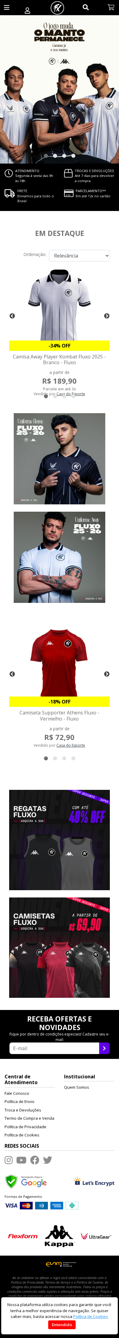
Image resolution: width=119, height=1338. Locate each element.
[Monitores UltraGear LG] (96, 1235)
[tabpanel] (59, 89)
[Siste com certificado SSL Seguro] (94, 1181)
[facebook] (34, 1160)
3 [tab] (64, 156)
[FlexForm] (23, 1235)
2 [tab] (55, 156)
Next (107, 316)
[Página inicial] (57, 8)
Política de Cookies (22, 1135)
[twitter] (47, 1160)
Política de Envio (19, 1101)
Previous (12, 316)
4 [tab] (73, 156)
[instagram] (9, 1160)
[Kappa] (59, 1235)
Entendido (62, 1324)
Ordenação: (34, 254)
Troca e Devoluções (23, 1110)
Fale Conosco (17, 1093)
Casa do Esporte (70, 745)
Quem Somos (76, 1087)
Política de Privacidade (25, 1126)
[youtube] (21, 1160)
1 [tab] (46, 156)
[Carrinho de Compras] (110, 7)
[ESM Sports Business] (59, 1264)
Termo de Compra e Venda (29, 1118)
